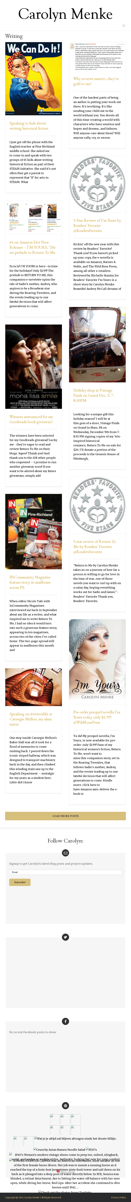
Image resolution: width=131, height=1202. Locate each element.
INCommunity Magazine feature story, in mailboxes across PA (30, 582)
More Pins (67, 1172)
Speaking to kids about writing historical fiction (29, 125)
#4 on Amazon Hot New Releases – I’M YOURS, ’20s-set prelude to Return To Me (33, 247)
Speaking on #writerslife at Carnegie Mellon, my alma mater (31, 719)
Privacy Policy (118, 1197)
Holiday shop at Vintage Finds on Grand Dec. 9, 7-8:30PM (93, 395)
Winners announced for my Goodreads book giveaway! (31, 419)
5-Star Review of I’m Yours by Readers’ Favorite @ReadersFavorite (97, 225)
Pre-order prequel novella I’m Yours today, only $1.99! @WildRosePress (96, 717)
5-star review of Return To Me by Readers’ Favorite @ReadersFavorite (94, 546)
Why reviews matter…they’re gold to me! (96, 81)
